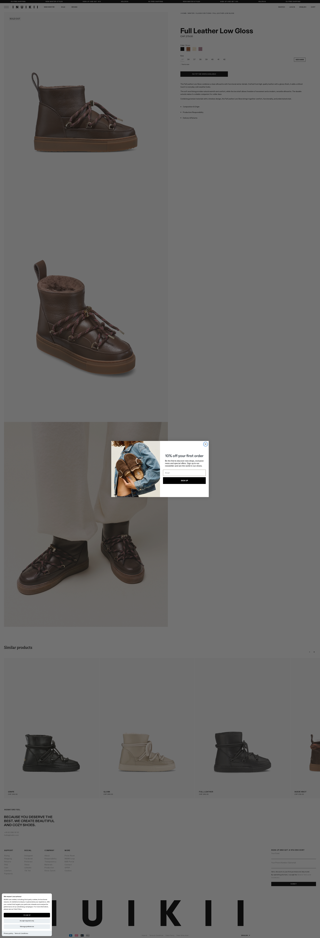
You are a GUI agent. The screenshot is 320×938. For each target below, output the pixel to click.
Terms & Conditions (21, 933)
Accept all (27, 915)
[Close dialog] (205, 444)
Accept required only (27, 921)
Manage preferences (27, 926)
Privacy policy (8, 933)
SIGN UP (184, 481)
